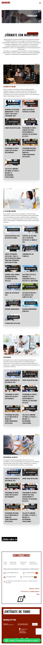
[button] (22, 640)
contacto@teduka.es (12, 572)
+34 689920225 (30, 572)
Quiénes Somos (34, 588)
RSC (38, 594)
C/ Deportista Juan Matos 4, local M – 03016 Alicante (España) (21, 581)
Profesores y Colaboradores (30, 591)
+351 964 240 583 (28, 577)
